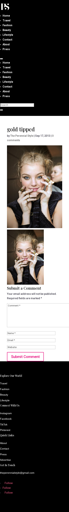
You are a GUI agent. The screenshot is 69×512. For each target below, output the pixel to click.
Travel (6, 20)
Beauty (7, 30)
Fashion (7, 25)
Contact (7, 39)
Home (6, 15)
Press (6, 49)
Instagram (6, 413)
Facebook (6, 418)
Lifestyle (8, 34)
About (6, 44)
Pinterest (5, 430)
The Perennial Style (21, 135)
